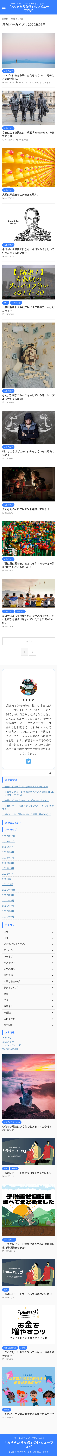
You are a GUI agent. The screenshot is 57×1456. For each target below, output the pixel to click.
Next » (29, 641)
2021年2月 (8, 879)
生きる (47, 82)
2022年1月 (8, 873)
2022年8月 (8, 852)
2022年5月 (8, 868)
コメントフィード (11, 1045)
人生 (36, 82)
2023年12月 (8, 836)
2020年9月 (8, 895)
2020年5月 (8, 916)
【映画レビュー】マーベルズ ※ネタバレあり (25, 800)
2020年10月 (8, 889)
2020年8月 (8, 900)
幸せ (21, 140)
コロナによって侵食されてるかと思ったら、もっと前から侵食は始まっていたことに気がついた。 (28, 619)
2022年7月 (8, 857)
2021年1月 (7, 884)
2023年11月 (8, 841)
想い (41, 82)
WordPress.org (10, 1048)
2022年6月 (8, 863)
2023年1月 (8, 846)
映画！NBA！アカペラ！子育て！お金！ (28, 1438)
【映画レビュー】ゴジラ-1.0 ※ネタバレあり (25, 786)
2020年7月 (8, 905)
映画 (26, 140)
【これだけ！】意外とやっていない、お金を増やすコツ (28, 807)
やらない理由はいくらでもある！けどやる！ (27, 1126)
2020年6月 (8, 911)
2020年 (14, 19)
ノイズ (30, 82)
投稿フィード (9, 1041)
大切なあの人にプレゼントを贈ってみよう (25, 509)
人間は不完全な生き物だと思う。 (20, 194)
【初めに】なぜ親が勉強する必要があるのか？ (26, 814)
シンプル (23, 82)
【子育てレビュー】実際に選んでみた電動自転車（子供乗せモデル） (28, 793)
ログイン (7, 1038)
